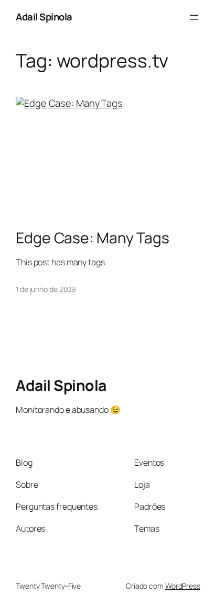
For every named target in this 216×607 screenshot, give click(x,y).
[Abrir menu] (194, 17)
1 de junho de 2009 (46, 289)
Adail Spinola (44, 17)
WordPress (182, 586)
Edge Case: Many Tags (92, 238)
